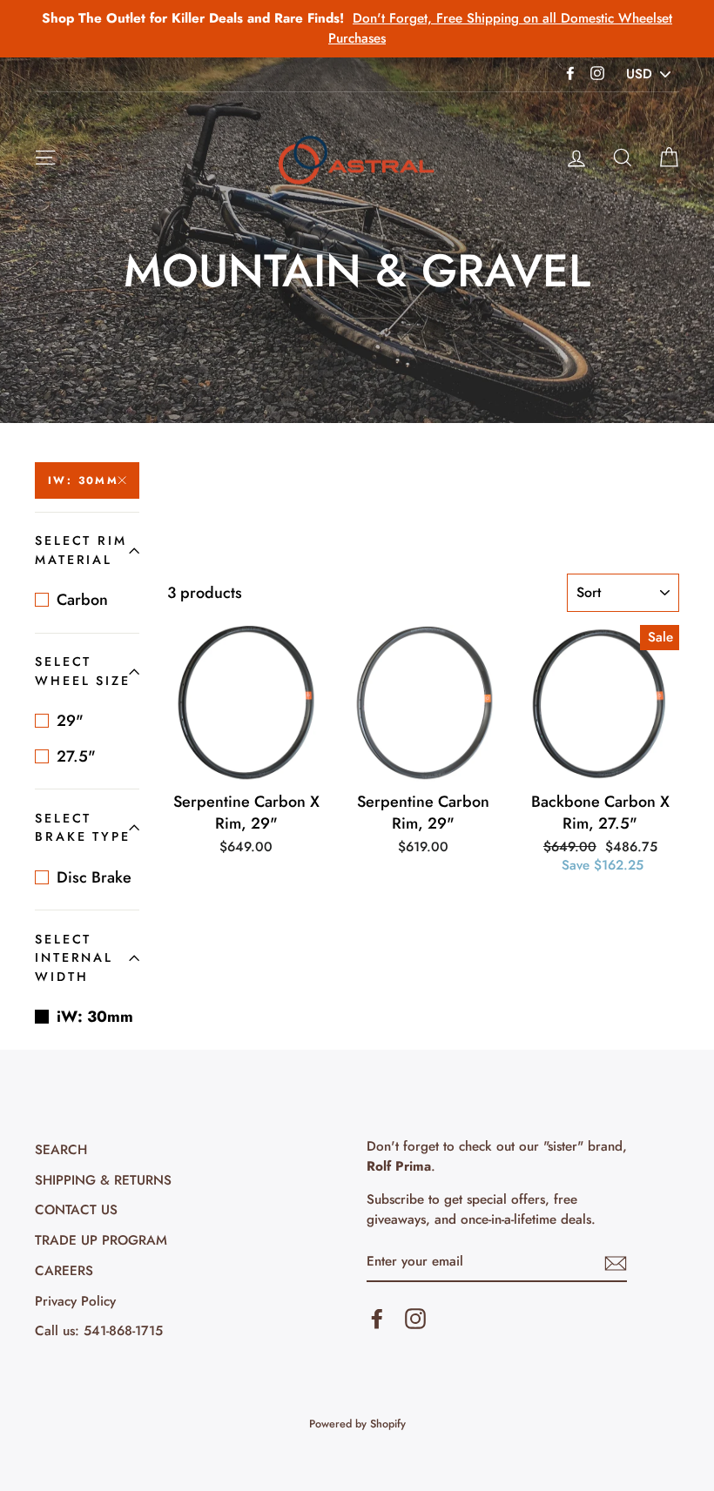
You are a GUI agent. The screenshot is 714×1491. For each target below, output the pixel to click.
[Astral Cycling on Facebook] (377, 1318)
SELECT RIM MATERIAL (81, 550)
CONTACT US (76, 1209)
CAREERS (64, 1270)
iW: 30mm (83, 480)
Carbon (82, 599)
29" (70, 720)
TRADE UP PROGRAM (101, 1240)
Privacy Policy (75, 1301)
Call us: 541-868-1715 (99, 1330)
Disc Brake (94, 877)
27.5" (76, 756)
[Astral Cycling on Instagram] (415, 1318)
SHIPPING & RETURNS (103, 1180)
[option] (357, 29)
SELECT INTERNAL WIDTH (74, 957)
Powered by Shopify (357, 1424)
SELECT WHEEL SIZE (83, 671)
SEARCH (61, 1149)
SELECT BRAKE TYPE (83, 827)
